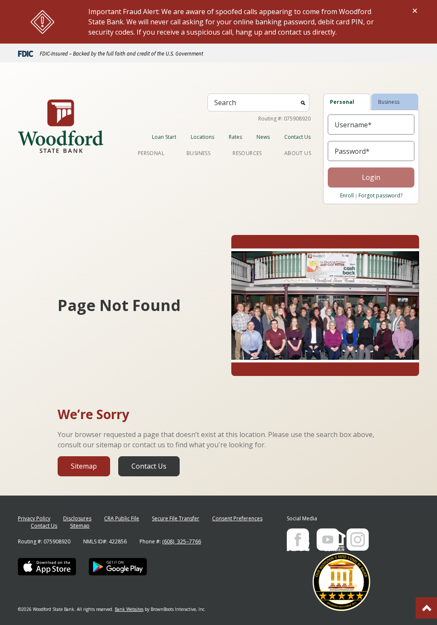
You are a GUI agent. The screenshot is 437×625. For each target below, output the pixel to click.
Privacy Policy (34, 518)
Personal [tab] (342, 102)
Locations (202, 137)
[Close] (415, 10)
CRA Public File (121, 518)
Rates (235, 137)
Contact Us (297, 137)
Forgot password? (380, 195)
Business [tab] (388, 102)
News (263, 137)
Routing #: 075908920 (284, 118)
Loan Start (164, 137)
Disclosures (77, 518)
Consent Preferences (237, 518)
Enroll (347, 195)
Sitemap (84, 466)
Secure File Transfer (175, 518)
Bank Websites (129, 609)
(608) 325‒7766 (181, 541)
